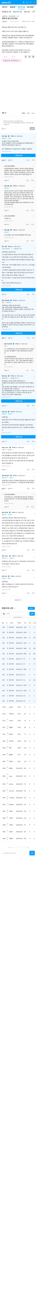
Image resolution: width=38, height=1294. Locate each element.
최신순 (33, 113)
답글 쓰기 (10, 160)
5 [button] (22, 847)
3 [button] (17, 847)
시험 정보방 (30, 7)
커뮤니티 (4, 7)
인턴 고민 (27, 12)
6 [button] (25, 847)
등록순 (28, 113)
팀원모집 (12, 7)
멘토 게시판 (21, 7)
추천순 (23, 113)
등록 (32, 128)
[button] (9, 847)
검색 (32, 614)
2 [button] (14, 847)
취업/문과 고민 (6, 12)
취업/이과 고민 (17, 12)
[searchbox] (15, 853)
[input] (18, 122)
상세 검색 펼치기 (17, 617)
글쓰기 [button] (31, 608)
